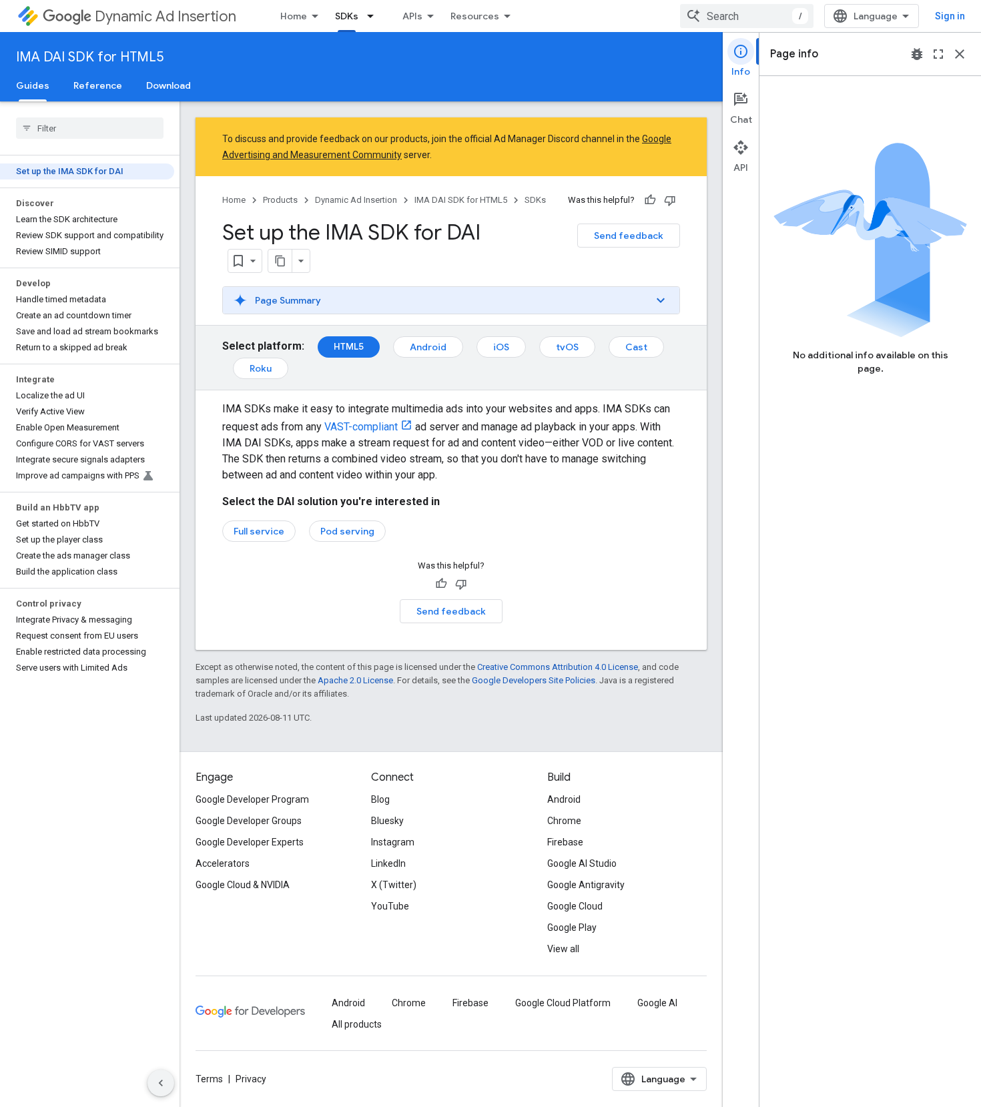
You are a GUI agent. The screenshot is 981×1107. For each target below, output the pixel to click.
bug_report (917, 54)
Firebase (565, 842)
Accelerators (223, 863)
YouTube (390, 906)
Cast (636, 347)
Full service (259, 531)
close (960, 54)
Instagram (392, 842)
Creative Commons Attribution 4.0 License (557, 667)
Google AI (657, 1003)
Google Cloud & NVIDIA (243, 884)
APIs (412, 16)
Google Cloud (575, 906)
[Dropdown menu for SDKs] (374, 16)
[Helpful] (650, 200)
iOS (501, 347)
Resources (474, 16)
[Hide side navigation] (160, 1083)
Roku (261, 368)
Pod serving (347, 531)
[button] (451, 300)
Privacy (251, 1079)
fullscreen (938, 54)
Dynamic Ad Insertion (165, 16)
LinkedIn (388, 863)
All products (357, 1024)
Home (293, 16)
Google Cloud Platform (563, 1003)
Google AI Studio (582, 863)
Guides (32, 85)
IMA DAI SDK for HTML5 (90, 57)
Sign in (950, 16)
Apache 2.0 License (355, 680)
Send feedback (628, 236)
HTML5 (349, 346)
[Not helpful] (670, 200)
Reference (97, 85)
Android (428, 347)
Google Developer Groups (249, 820)
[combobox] (746, 16)
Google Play (572, 927)
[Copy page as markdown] (280, 261)
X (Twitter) (393, 884)
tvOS (567, 347)
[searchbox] (90, 128)
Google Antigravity (586, 884)
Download (168, 85)
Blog (380, 799)
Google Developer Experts (250, 842)
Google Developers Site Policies (533, 680)
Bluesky (387, 820)
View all (563, 949)
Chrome (564, 820)
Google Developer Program (252, 799)
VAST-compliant (361, 426)
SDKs (346, 16)
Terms (209, 1079)
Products (280, 200)
